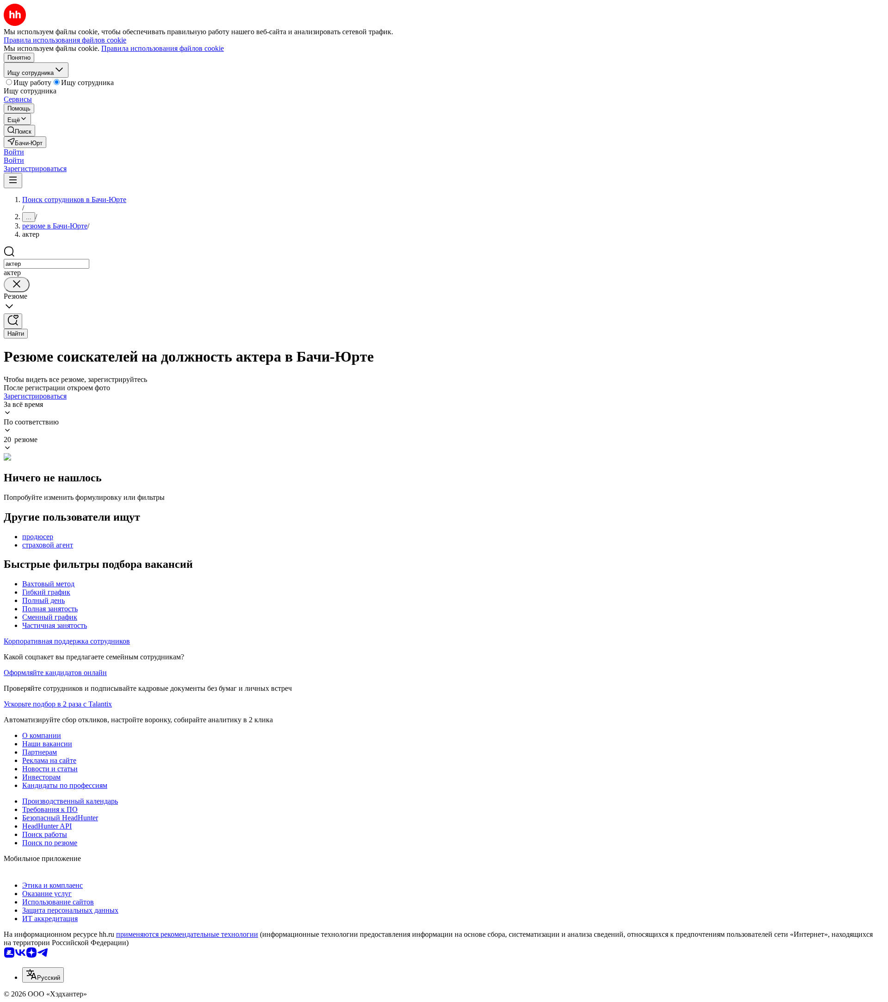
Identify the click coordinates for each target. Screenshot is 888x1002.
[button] (14, 152)
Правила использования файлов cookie (162, 48)
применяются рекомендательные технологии (187, 934)
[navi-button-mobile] (13, 180)
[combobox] (46, 264)
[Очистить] (17, 284)
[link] (19, 130)
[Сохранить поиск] (13, 321)
